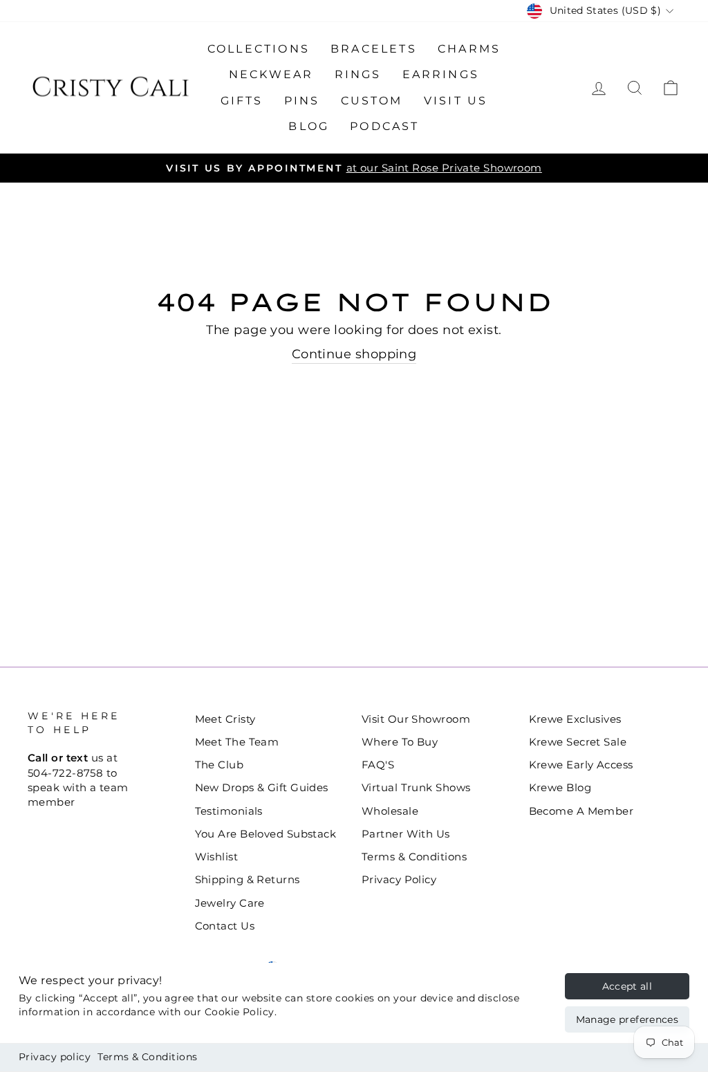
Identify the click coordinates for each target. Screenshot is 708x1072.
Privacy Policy (399, 879)
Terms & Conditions (147, 1057)
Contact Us (225, 925)
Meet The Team (237, 741)
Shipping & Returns (247, 879)
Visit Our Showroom (416, 719)
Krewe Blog (560, 787)
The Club (219, 764)
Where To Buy (400, 741)
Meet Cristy (225, 719)
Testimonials (229, 810)
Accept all (627, 986)
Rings (358, 74)
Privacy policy (55, 1057)
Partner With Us (406, 833)
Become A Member (581, 810)
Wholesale (390, 810)
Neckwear (271, 74)
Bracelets (373, 48)
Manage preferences (627, 1019)
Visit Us (456, 100)
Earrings (441, 74)
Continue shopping (354, 354)
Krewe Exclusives (575, 719)
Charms (469, 48)
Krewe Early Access (581, 764)
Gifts (242, 100)
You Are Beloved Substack (266, 833)
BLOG (308, 126)
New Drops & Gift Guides (261, 787)
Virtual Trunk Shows (416, 787)
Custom (372, 100)
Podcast (384, 126)
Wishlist (217, 856)
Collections (258, 48)
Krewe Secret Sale (578, 741)
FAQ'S (378, 764)
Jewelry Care (230, 902)
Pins (302, 100)
